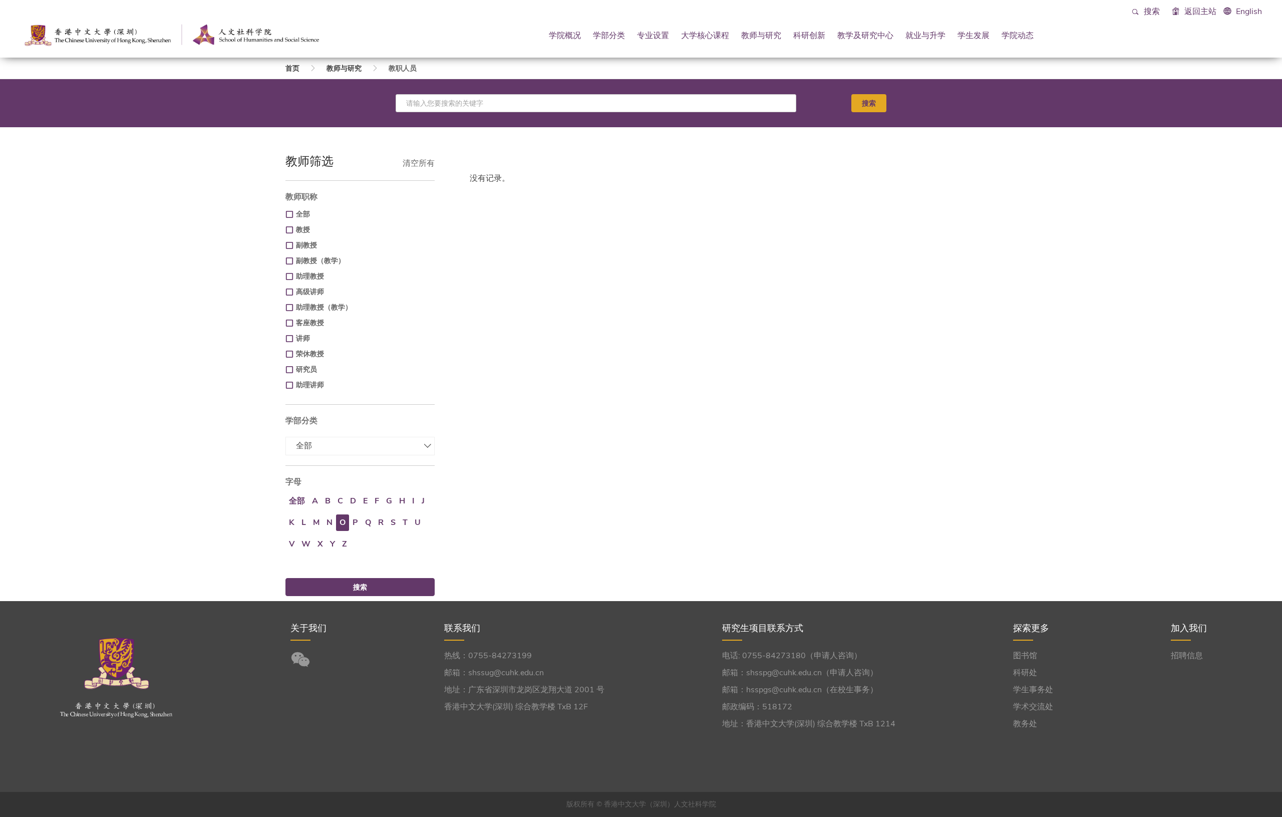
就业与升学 (925, 35)
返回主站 (1199, 11)
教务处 (1025, 723)
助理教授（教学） (324, 307)
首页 (292, 68)
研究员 (306, 369)
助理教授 (310, 276)
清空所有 (419, 163)
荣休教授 (310, 354)
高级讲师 (310, 292)
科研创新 (809, 35)
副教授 (306, 245)
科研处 (1025, 672)
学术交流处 (1033, 706)
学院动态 (1018, 35)
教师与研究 (761, 35)
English (1249, 11)
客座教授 (310, 323)
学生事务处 (1033, 689)
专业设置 (653, 35)
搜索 (1151, 11)
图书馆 (1025, 655)
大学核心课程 (705, 35)
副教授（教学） (320, 260)
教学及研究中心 (865, 35)
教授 (303, 229)
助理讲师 (310, 385)
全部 (303, 214)
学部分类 (609, 35)
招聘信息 (1187, 655)
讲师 (303, 338)
